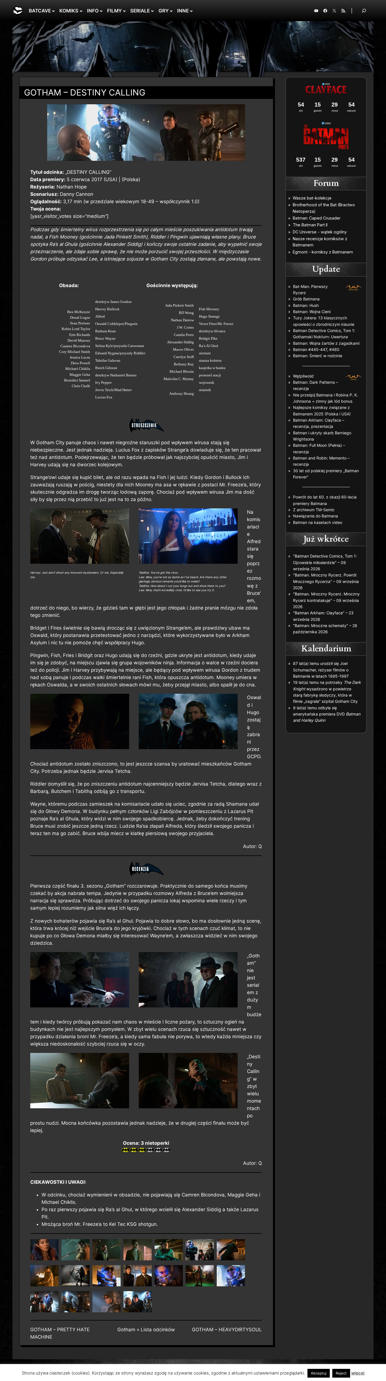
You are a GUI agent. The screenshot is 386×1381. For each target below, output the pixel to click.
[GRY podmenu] (171, 10)
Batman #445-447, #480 (316, 349)
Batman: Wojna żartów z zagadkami (326, 343)
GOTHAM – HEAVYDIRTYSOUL (227, 1329)
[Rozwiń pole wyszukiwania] (364, 11)
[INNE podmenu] (191, 10)
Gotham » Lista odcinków (146, 1329)
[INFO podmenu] (101, 10)
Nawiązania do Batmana (315, 515)
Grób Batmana (306, 298)
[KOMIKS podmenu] (81, 10)
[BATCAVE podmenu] (53, 10)
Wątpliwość (303, 376)
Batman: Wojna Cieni (312, 311)
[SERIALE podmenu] (152, 10)
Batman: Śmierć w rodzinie (317, 355)
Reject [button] (341, 1373)
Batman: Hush (306, 305)
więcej (358, 1373)
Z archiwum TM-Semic (314, 509)
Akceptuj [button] (318, 1373)
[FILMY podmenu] (124, 10)
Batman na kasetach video (317, 522)
